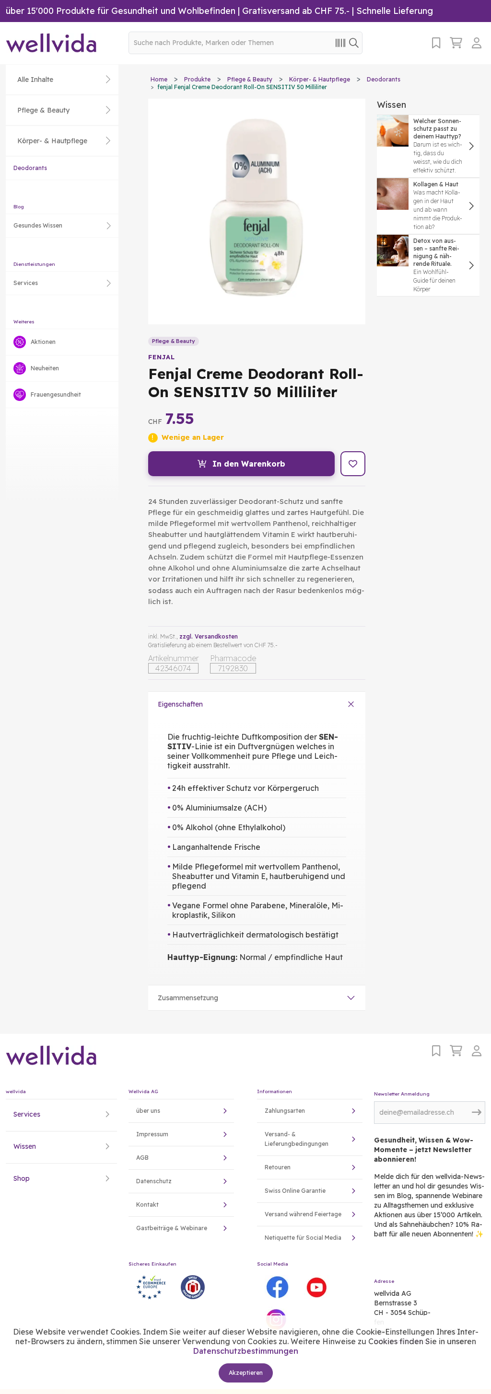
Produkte (197, 79)
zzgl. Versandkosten (208, 636)
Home (159, 79)
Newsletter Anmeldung (402, 1094)
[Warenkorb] (456, 42)
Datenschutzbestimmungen (245, 1351)
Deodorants (30, 167)
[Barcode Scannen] (340, 42)
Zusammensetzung (188, 998)
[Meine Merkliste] (436, 42)
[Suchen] (354, 42)
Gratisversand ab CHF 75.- (296, 10)
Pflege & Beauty (249, 79)
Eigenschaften (180, 704)
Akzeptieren (246, 1372)
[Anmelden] (478, 42)
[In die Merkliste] (352, 463)
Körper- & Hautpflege (319, 79)
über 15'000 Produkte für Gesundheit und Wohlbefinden (120, 10)
